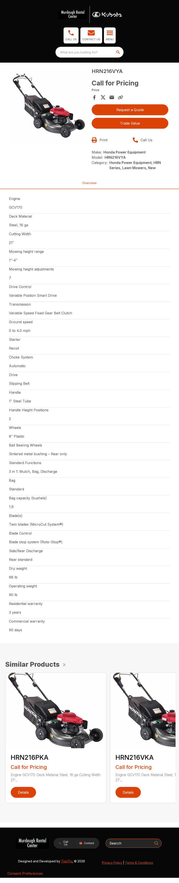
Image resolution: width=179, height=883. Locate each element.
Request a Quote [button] (130, 110)
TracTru (66, 861)
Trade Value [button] (130, 123)
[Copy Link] (120, 97)
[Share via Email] (111, 97)
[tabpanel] (49, 106)
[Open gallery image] (49, 106)
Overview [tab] (89, 183)
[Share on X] (103, 97)
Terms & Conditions (139, 863)
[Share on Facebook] (94, 97)
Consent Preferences (25, 873)
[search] (118, 52)
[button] (71, 35)
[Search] (156, 843)
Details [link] (23, 792)
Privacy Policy (112, 863)
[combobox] (89, 52)
